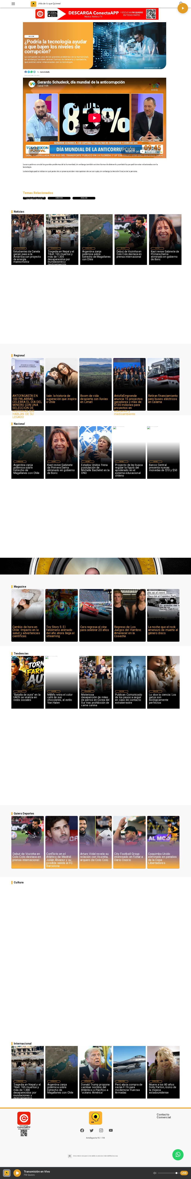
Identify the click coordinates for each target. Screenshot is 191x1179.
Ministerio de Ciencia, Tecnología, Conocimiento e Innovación (34, 198)
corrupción (59, 198)
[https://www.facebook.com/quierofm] (82, 1130)
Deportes (123, 248)
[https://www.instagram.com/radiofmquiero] (101, 1132)
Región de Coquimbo (20, 248)
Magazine (31, 36)
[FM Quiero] (13, 4)
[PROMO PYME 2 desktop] (95, 14)
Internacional (54, 248)
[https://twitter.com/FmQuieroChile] (91, 1132)
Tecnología (84, 198)
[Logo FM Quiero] (33, 4)
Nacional (157, 248)
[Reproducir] (183, 8)
